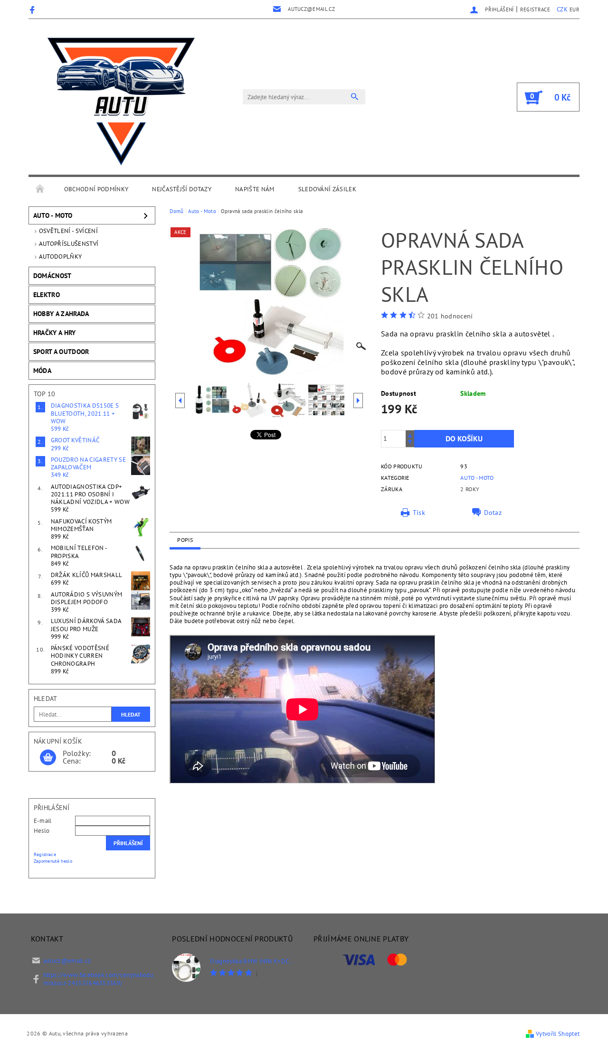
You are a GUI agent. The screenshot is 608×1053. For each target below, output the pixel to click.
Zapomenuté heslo (53, 861)
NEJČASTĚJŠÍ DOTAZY (181, 189)
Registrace (535, 9)
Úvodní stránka (40, 189)
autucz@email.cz (67, 961)
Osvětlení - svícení (68, 231)
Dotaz (493, 512)
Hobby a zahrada (61, 313)
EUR (575, 9)
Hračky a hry (54, 332)
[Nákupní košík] (48, 757)
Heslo (42, 831)
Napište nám (255, 189)
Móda (42, 370)
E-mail (43, 821)
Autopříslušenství (68, 244)
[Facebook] (33, 9)
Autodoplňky (60, 256)
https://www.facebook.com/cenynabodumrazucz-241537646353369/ (98, 979)
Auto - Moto (53, 215)
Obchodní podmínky (96, 189)
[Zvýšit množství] (410, 434)
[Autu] (121, 101)
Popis (185, 539)
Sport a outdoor (61, 351)
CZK (562, 9)
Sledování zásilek (327, 189)
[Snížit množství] (410, 442)
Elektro (46, 294)
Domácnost (52, 275)
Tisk (419, 512)
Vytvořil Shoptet (558, 1034)
